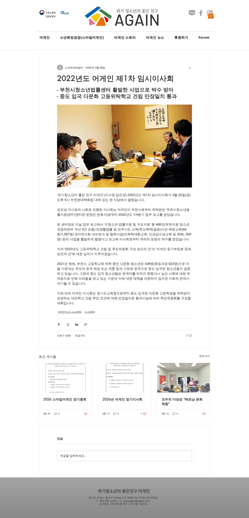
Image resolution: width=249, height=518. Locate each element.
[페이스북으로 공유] (59, 324)
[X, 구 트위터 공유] (67, 324)
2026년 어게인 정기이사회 (122, 399)
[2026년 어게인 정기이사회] (124, 377)
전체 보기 (204, 356)
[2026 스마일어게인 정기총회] (65, 377)
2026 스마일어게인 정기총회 (64, 399)
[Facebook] (201, 13)
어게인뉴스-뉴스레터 (70, 311)
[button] (211, 15)
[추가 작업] (190, 67)
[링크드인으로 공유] (76, 324)
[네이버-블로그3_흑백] (192, 13)
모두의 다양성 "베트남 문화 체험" (182, 401)
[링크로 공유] (85, 324)
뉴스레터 (90, 311)
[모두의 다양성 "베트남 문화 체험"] (183, 377)
